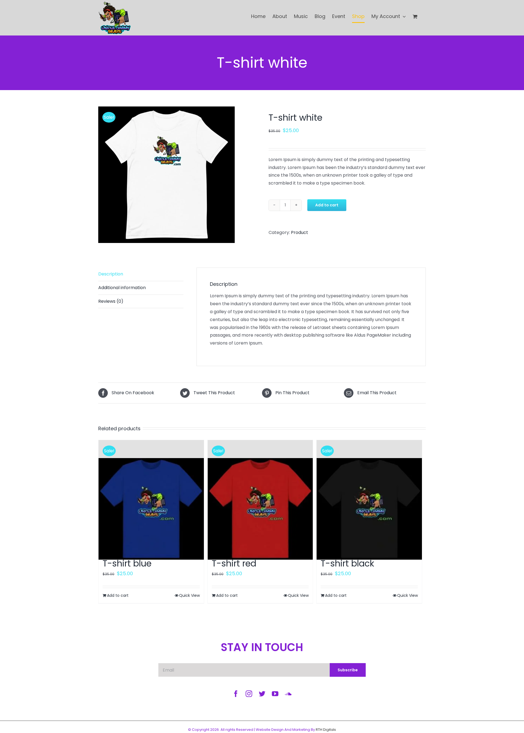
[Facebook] (236, 693)
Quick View (189, 595)
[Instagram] (249, 693)
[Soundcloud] (288, 693)
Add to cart (326, 205)
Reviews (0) (110, 301)
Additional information (122, 287)
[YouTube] (275, 693)
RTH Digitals (326, 729)
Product (299, 232)
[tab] (140, 288)
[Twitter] (262, 693)
